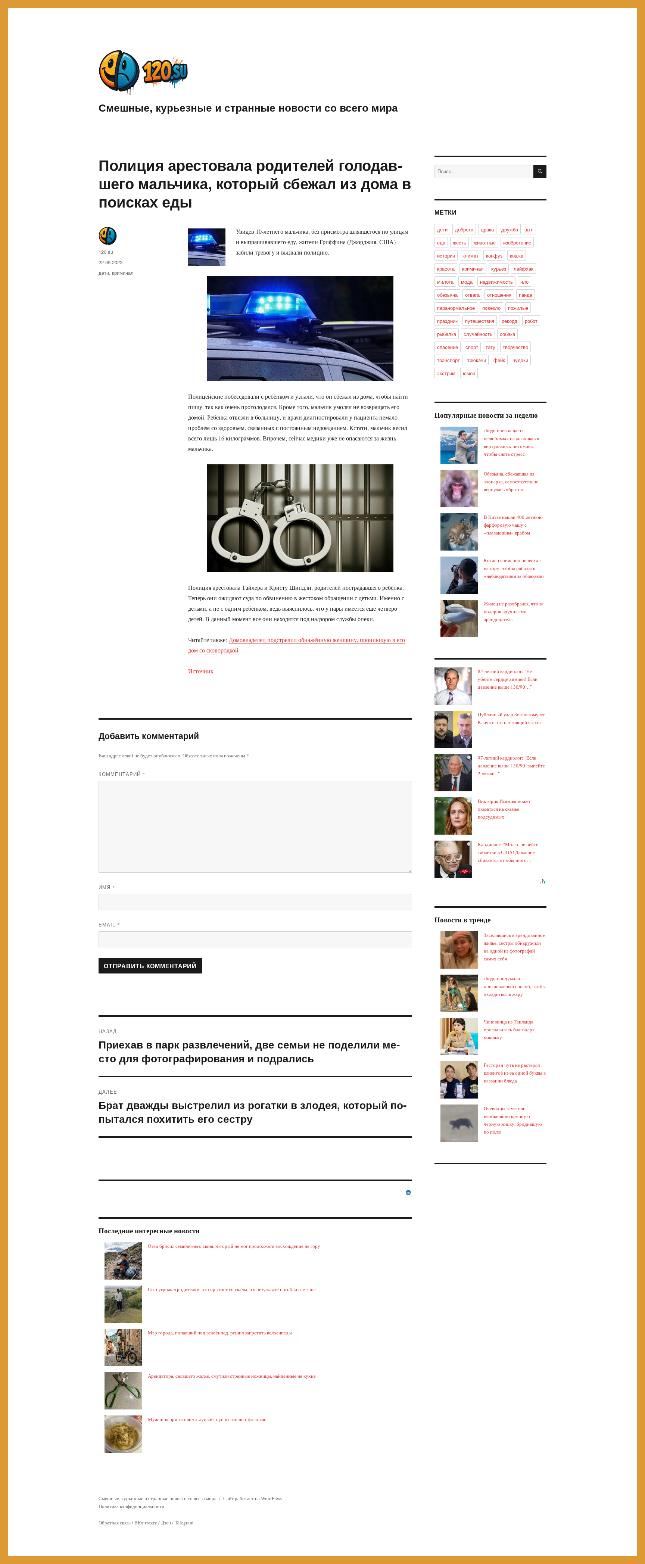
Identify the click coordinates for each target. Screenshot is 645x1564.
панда (525, 294)
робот (531, 320)
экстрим (446, 373)
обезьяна (447, 294)
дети (104, 272)
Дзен (166, 1522)
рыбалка (446, 333)
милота (445, 281)
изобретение (517, 242)
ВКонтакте (145, 1522)
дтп (529, 229)
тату (490, 347)
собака (507, 333)
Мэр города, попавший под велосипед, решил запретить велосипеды (220, 1332)
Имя (107, 887)
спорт (471, 347)
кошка (516, 255)
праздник (447, 320)
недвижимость (496, 281)
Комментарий (122, 774)
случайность (478, 333)
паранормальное (456, 307)
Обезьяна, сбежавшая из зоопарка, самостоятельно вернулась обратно (511, 481)
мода (467, 281)
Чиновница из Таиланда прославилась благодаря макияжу (509, 1029)
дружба (509, 229)
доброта (464, 229)
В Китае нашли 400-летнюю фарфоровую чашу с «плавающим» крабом (513, 525)
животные (485, 242)
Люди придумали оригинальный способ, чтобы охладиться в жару (515, 986)
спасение (447, 347)
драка (487, 229)
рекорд (509, 320)
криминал (123, 272)
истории (446, 255)
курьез (498, 268)
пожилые (518, 307)
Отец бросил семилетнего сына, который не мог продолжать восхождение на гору (234, 1246)
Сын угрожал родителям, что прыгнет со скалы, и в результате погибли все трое (232, 1289)
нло (524, 281)
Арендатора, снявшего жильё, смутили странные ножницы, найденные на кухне (232, 1376)
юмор (469, 373)
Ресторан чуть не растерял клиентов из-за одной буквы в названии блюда (515, 1073)
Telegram (184, 1522)
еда (441, 242)
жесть (459, 242)
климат (470, 255)
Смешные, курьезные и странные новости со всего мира (248, 107)
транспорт (448, 360)
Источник (201, 671)
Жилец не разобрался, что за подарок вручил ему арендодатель (513, 611)
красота (446, 268)
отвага (472, 294)
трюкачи (476, 360)
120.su (106, 251)
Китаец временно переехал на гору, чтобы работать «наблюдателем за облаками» (514, 568)
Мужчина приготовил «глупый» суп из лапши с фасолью (207, 1419)
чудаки (520, 360)
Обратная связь (115, 1522)
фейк (499, 360)
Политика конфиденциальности (131, 1506)
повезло (491, 307)
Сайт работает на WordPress (252, 1498)
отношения (499, 294)
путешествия (479, 320)
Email (109, 924)
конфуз (494, 255)
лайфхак (523, 268)
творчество (515, 347)
